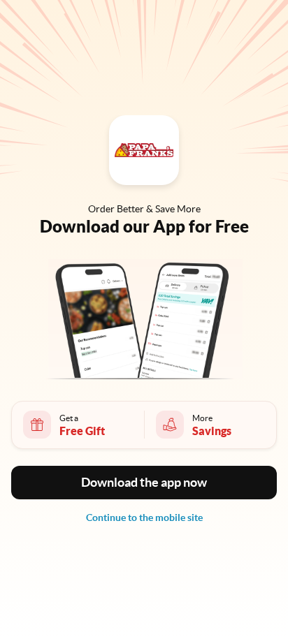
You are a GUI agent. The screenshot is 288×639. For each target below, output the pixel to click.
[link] (144, 517)
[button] (144, 482)
